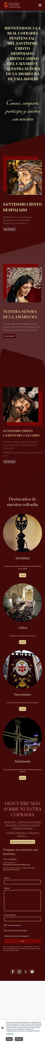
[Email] (32, 971)
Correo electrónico (10, 915)
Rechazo (19, 1039)
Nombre (7, 878)
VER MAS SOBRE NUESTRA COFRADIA (22, 842)
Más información (9, 229)
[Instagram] (19, 971)
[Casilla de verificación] (5, 925)
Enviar (22, 941)
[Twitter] (26, 971)
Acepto (9, 1039)
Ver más (22, 575)
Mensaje (7, 888)
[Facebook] (12, 971)
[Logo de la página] (12, 5)
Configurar (9, 1034)
